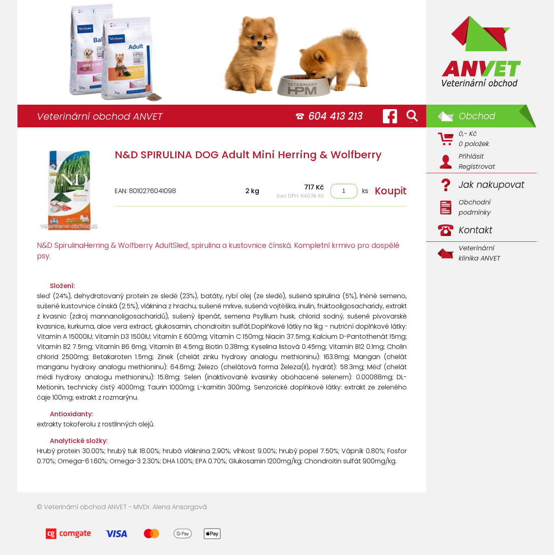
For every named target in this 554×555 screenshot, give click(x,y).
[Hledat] (412, 116)
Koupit (391, 191)
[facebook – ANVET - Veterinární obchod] (389, 116)
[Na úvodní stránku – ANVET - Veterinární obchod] (481, 52)
